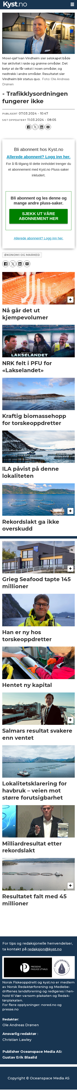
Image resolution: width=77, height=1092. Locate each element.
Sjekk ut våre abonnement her (38, 216)
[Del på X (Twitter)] (35, 127)
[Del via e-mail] (48, 127)
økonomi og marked (22, 255)
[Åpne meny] (72, 4)
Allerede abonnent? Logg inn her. (38, 156)
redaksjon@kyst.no (44, 949)
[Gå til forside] (33, 4)
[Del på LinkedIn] (41, 127)
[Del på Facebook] (29, 127)
